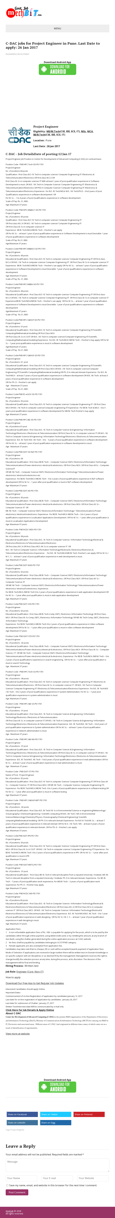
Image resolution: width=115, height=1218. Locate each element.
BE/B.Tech (39, 134)
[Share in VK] (16, 1107)
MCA (90, 131)
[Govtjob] (57, 12)
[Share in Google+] (31, 1107)
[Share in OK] (24, 1107)
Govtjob (9, 1211)
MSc (83, 131)
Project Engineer (17, 1130)
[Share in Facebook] (9, 1107)
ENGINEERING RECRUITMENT (17, 54)
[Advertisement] (57, 99)
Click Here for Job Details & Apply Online (30, 1010)
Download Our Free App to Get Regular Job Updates (35, 983)
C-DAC (10, 154)
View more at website (18, 1033)
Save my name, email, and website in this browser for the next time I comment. (53, 1185)
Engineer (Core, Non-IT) (30, 971)
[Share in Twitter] (39, 1107)
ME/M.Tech (53, 131)
